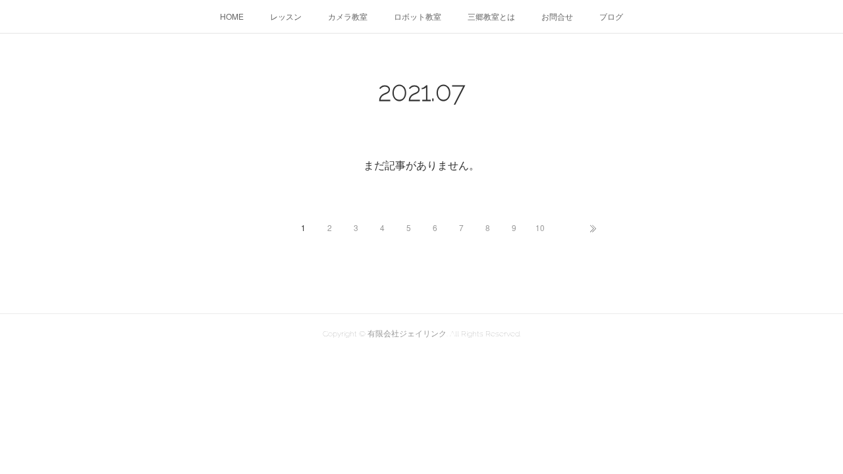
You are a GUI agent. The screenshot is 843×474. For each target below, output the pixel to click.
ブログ (611, 16)
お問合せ (557, 16)
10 (540, 227)
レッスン (286, 16)
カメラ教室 (347, 16)
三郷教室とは (491, 16)
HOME (232, 16)
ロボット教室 (417, 16)
